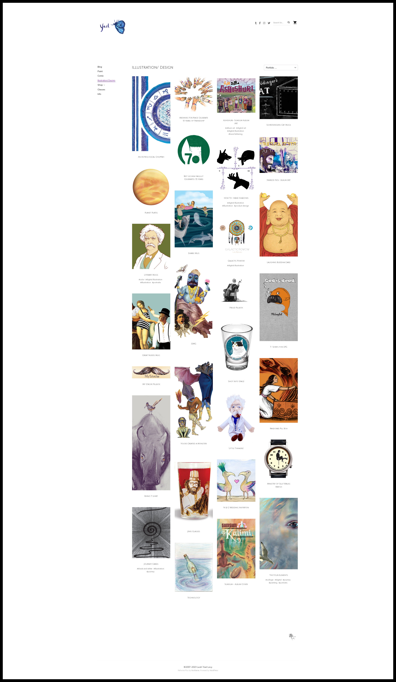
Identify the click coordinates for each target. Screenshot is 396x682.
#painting (273, 583)
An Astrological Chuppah (151, 157)
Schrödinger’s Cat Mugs (279, 125)
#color (141, 279)
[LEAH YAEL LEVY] (113, 28)
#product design (241, 206)
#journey (287, 580)
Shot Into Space (236, 382)
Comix (100, 76)
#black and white (144, 568)
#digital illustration (235, 131)
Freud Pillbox (236, 308)
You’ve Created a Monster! (194, 444)
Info (99, 94)
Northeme (195, 670)
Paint (100, 71)
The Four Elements (278, 575)
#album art (230, 128)
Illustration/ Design (106, 80)
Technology (193, 598)
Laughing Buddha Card (278, 262)
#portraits (156, 282)
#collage (269, 580)
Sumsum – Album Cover (236, 584)
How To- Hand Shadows (236, 198)
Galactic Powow (236, 261)
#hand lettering (235, 134)
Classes (101, 89)
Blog (100, 67)
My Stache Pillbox (151, 384)
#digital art (241, 128)
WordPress (214, 670)
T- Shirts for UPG (278, 347)
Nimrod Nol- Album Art (279, 180)
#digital (278, 580)
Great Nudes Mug (151, 355)
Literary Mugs (151, 275)
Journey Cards (151, 564)
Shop (100, 85)
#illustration (227, 206)
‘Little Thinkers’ (236, 448)
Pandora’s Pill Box (278, 429)
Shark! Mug (193, 253)
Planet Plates (151, 213)
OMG (193, 344)
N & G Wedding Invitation (236, 508)
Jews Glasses (193, 531)
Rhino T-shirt (151, 496)
